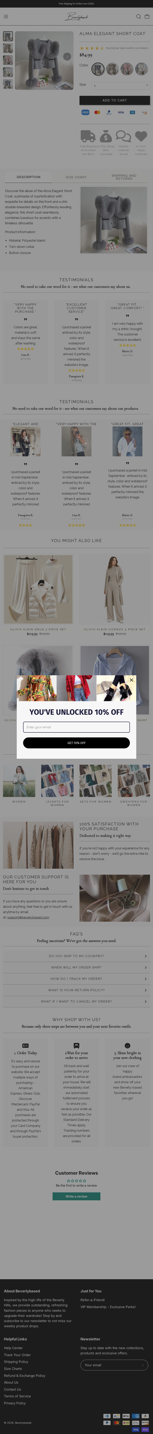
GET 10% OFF (77, 743)
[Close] (131, 680)
